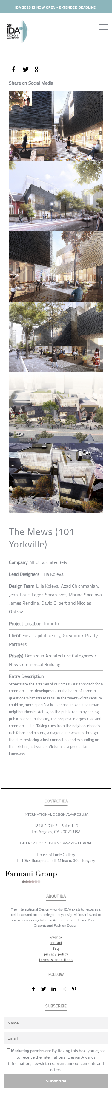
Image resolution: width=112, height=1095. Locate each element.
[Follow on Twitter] (46, 989)
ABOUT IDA (56, 896)
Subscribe (56, 1080)
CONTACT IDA (56, 801)
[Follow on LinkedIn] (56, 989)
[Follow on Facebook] (36, 989)
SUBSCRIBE (56, 1006)
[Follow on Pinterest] (76, 989)
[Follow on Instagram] (66, 989)
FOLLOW (56, 974)
